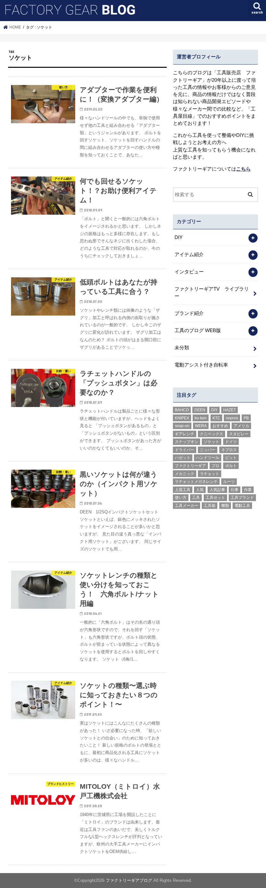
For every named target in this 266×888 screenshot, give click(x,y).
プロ (215, 465)
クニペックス (211, 434)
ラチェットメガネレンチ (196, 481)
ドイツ (231, 441)
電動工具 (242, 505)
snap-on (182, 426)
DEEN (199, 410)
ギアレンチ (184, 434)
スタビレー (238, 434)
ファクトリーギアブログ (129, 880)
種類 (225, 505)
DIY (179, 237)
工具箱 (209, 505)
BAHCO (182, 410)
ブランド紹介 (189, 313)
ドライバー (184, 450)
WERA (201, 426)
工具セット (215, 497)
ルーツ (229, 481)
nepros (232, 418)
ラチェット (209, 474)
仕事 (234, 489)
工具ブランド (242, 497)
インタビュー (189, 271)
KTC (216, 418)
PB (246, 418)
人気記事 (217, 489)
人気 (200, 489)
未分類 (182, 347)
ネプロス (229, 450)
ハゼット (182, 457)
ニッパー (207, 450)
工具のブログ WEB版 (198, 330)
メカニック (184, 474)
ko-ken (201, 418)
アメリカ (241, 426)
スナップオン (186, 441)
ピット (231, 457)
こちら (243, 169)
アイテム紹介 (189, 254)
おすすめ (220, 426)
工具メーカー (186, 505)
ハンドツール (207, 457)
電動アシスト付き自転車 (201, 364)
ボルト (231, 465)
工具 (196, 497)
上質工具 (182, 489)
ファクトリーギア (190, 465)
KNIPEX (182, 418)
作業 (248, 489)
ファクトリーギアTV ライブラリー (212, 292)
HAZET (229, 410)
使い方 (181, 497)
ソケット (211, 441)
